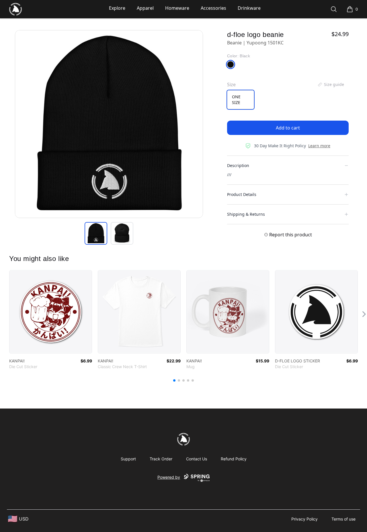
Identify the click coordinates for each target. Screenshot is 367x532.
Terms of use (343, 519)
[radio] (240, 99)
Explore (117, 8)
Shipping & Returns (246, 214)
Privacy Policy (304, 519)
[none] (330, 84)
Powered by (168, 477)
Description (238, 165)
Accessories (213, 8)
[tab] (96, 233)
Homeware (177, 8)
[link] (50, 311)
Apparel (145, 8)
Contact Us (196, 458)
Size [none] (231, 84)
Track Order (161, 458)
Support (128, 458)
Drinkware (249, 8)
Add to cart (288, 128)
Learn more (319, 145)
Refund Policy (234, 458)
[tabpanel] (109, 124)
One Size (236, 99)
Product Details (241, 194)
